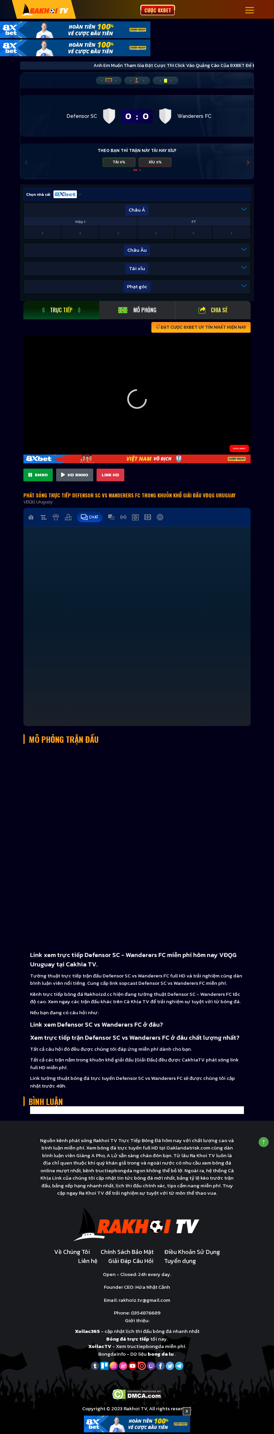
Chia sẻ (219, 310)
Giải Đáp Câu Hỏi (130, 1260)
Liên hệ (88, 1260)
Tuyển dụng (180, 1260)
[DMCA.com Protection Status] (137, 1394)
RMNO (41, 475)
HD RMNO (77, 475)
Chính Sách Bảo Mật (127, 1251)
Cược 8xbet (157, 10)
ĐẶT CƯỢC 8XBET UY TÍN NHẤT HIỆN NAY (203, 327)
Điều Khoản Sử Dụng (192, 1251)
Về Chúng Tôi (72, 1251)
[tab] (61, 310)
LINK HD (110, 475)
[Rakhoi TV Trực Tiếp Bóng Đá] (45, 9)
